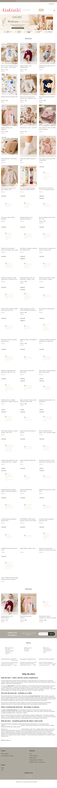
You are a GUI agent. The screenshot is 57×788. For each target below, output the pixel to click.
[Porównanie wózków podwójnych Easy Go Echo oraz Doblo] (47, 652)
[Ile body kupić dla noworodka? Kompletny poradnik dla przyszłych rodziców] (9, 652)
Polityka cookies (33, 757)
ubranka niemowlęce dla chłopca (14, 729)
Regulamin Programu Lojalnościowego (37, 762)
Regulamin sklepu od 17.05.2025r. (36, 760)
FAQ (2, 770)
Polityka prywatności (34, 755)
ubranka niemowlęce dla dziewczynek (12, 725)
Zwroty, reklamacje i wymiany (7, 755)
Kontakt (2, 767)
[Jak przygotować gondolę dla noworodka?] (28, 652)
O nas (31, 753)
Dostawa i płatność (4, 753)
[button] (3, 751)
